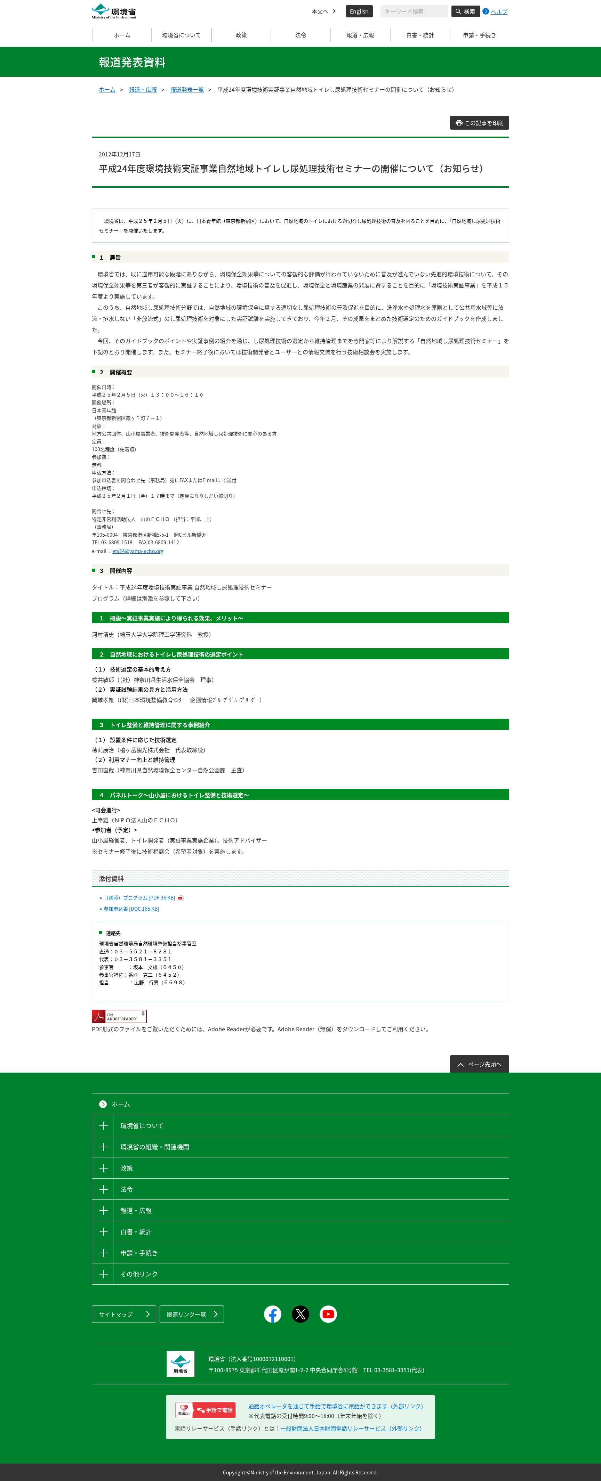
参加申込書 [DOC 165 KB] (131, 908)
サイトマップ (116, 1314)
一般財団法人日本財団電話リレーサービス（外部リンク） (352, 1428)
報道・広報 (143, 89)
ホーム (122, 35)
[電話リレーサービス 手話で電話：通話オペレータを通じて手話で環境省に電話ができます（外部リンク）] (205, 1410)
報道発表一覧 (187, 89)
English (359, 11)
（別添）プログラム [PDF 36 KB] (139, 897)
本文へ (320, 11)
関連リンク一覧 (186, 1314)
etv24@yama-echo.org (137, 550)
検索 (469, 11)
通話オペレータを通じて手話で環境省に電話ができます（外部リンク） (337, 1406)
